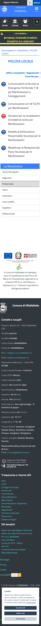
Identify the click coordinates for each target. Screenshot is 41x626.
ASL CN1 (5, 546)
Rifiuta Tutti (20, 613)
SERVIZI (37, 2)
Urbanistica (7, 195)
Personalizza (20, 619)
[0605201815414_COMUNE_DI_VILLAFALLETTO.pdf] (3, 116)
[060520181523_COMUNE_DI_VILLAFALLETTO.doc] (3, 132)
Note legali (4, 559)
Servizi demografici (10, 171)
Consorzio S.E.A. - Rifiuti (11, 543)
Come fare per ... (8, 493)
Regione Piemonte (11, 2)
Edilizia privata (8, 213)
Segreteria (6, 207)
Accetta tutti (20, 608)
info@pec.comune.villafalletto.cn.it (19, 353)
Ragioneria (7, 177)
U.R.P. (3, 484)
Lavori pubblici (8, 201)
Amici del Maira (8, 539)
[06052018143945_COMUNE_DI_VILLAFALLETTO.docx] (3, 84)
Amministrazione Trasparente (14, 503)
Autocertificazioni (9, 497)
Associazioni (6, 516)
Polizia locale (7, 183)
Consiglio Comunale (9, 487)
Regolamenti (6, 509)
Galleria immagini (8, 519)
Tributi (5, 189)
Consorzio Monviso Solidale (13, 549)
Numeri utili (6, 490)
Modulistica (6, 506)
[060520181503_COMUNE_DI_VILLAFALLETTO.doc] (3, 148)
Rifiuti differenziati (9, 552)
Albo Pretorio (7, 500)
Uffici (3, 480)
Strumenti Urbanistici (10, 513)
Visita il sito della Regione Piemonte (16, 530)
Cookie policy (31, 602)
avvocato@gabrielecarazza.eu (18, 452)
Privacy (3, 564)
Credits (3, 569)
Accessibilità (5, 574)
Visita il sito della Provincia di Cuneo (16, 533)
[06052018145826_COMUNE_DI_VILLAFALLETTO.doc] (3, 104)
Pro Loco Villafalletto (10, 536)
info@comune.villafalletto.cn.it (18, 357)
